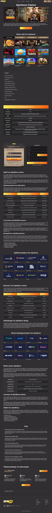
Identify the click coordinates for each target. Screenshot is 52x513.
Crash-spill (31, 37)
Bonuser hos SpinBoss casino (10, 85)
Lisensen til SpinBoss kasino (9, 93)
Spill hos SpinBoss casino (9, 81)
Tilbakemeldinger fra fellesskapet (10, 99)
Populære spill (8, 37)
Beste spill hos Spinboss (9, 75)
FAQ (5, 97)
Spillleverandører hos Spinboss (10, 83)
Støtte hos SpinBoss (8, 95)
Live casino (19, 37)
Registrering (7, 79)
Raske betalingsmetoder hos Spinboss (11, 89)
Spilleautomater (42, 37)
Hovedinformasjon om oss (9, 77)
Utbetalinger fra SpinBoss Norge (10, 87)
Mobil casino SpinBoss (8, 91)
